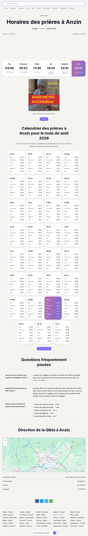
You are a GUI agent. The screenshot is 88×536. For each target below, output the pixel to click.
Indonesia (5, 517)
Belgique (56, 512)
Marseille (13, 8)
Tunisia (5, 523)
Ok (54, 533)
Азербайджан (74, 523)
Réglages (44, 119)
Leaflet (75, 471)
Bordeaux (55, 8)
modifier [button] (55, 146)
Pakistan (39, 520)
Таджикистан (57, 526)
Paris (6, 8)
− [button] (5, 444)
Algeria (5, 512)
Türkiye (22, 523)
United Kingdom (41, 523)
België (38, 512)
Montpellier (63, 8)
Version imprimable (44, 348)
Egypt (38, 515)
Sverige (72, 520)
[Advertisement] (44, 48)
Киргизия (22, 526)
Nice (32, 8)
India (71, 515)
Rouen (71, 8)
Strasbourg (46, 8)
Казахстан (6, 526)
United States (57, 523)
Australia (22, 512)
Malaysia (22, 517)
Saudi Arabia (57, 520)
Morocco (56, 517)
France (55, 515)
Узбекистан (73, 526)
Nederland (73, 517)
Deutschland (23, 515)
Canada (72, 512)
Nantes (39, 8)
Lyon (27, 8)
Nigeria (5, 520)
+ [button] (5, 440)
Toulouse (21, 8)
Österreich (23, 520)
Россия (38, 526)
